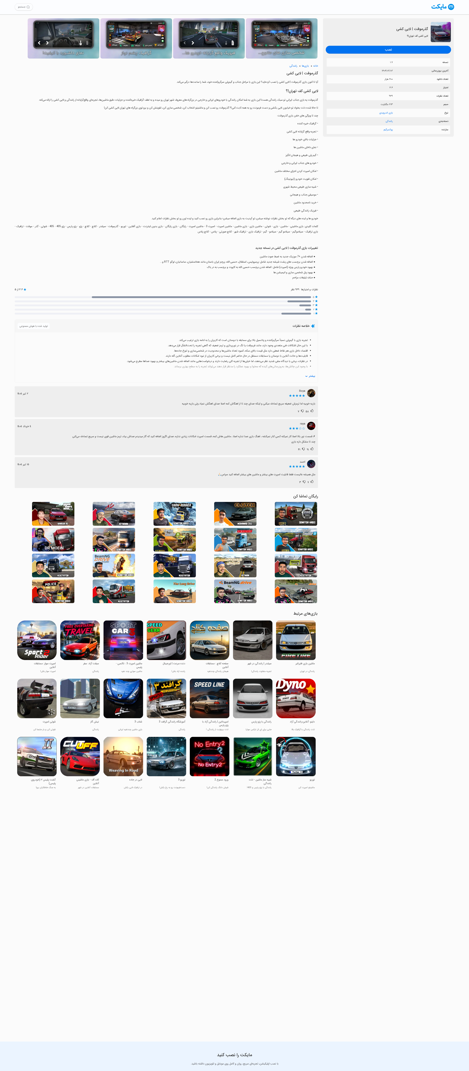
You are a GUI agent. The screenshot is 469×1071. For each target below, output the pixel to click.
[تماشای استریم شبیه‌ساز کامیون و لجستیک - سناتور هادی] (235, 541)
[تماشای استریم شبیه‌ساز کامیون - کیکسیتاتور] (114, 592)
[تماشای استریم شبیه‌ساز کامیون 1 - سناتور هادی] (296, 515)
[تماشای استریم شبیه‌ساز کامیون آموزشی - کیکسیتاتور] (175, 567)
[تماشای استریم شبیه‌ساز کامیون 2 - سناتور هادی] (114, 541)
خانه (315, 66)
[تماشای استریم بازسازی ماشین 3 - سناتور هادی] (296, 592)
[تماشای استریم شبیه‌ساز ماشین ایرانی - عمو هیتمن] (235, 567)
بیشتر (312, 376)
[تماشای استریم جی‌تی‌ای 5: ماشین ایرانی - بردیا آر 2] (53, 515)
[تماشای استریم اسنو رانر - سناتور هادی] (175, 515)
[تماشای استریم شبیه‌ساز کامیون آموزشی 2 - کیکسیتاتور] (53, 567)
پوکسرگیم (388, 130)
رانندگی (389, 121)
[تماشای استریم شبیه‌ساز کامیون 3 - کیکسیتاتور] (296, 567)
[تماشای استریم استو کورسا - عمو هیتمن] (114, 515)
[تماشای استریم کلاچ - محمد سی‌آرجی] (235, 515)
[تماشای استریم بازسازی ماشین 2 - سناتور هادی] (235, 592)
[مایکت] (442, 10)
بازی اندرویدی (386, 113)
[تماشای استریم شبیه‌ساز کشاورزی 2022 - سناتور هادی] (296, 541)
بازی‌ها (305, 66)
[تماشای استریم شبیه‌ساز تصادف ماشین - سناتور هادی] (114, 567)
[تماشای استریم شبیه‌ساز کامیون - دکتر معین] (53, 541)
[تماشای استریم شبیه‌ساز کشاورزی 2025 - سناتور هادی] (175, 541)
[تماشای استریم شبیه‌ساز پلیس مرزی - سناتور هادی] (53, 592)
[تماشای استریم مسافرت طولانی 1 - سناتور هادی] (175, 592)
